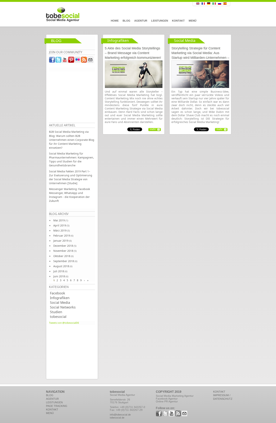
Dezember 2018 (63, 245)
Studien (56, 312)
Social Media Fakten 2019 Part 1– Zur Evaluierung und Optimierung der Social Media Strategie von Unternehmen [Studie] (70, 177)
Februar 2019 (61, 235)
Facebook (57, 293)
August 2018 (61, 266)
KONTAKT (52, 409)
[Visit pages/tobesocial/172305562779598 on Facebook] (52, 61)
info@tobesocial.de (120, 414)
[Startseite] (111, 15)
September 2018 (63, 261)
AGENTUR (52, 398)
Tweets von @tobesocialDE (64, 322)
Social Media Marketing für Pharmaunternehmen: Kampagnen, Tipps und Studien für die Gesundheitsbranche (71, 159)
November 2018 (63, 251)
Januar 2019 (60, 240)
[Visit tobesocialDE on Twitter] (58, 61)
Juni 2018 (59, 276)
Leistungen (159, 20)
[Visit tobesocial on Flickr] (78, 61)
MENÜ (50, 413)
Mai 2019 (59, 220)
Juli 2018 (58, 271)
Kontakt (178, 20)
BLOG (49, 395)
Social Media (60, 302)
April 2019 (59, 225)
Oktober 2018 (61, 256)
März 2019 (59, 230)
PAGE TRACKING (56, 405)
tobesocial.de (117, 417)
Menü (192, 20)
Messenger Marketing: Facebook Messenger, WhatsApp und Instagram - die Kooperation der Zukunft (69, 195)
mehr (153, 129)
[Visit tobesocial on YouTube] (65, 61)
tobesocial (58, 316)
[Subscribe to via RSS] (84, 61)
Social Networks (63, 307)
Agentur (140, 20)
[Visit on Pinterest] (71, 61)
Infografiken (59, 298)
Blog (126, 20)
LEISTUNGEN (54, 402)
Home (115, 20)
